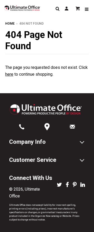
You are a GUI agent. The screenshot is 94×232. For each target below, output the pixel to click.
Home (10, 23)
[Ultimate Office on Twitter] (59, 185)
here (9, 74)
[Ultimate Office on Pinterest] (75, 185)
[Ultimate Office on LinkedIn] (82, 185)
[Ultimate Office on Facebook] (67, 185)
